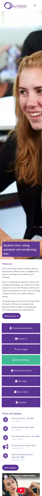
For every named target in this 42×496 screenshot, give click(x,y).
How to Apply (22, 349)
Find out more (10, 316)
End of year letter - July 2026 (23, 418)
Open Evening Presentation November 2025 (22, 455)
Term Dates (22, 381)
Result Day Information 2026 (23, 427)
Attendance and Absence (22, 328)
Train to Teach (22, 391)
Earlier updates (10, 467)
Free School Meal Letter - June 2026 (26, 436)
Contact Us (22, 338)
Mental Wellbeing (22, 359)
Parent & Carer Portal (22, 370)
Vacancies (22, 402)
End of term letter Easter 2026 (23, 445)
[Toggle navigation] (35, 6)
